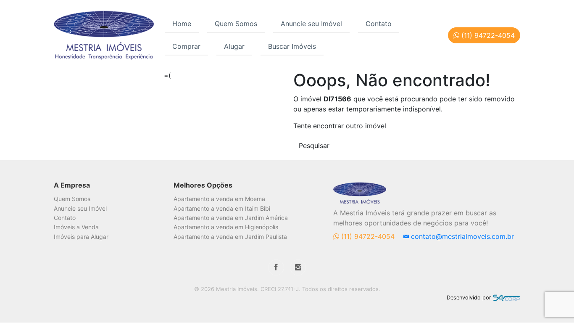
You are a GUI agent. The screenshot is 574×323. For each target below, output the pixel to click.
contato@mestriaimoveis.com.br (461, 236)
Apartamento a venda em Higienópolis (226, 226)
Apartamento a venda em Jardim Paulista (230, 236)
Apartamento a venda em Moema (219, 198)
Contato (379, 23)
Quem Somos (236, 23)
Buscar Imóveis (292, 46)
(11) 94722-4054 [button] (487, 35)
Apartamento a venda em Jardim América (231, 217)
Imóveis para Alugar (81, 236)
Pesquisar (314, 145)
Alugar (234, 46)
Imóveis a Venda (76, 226)
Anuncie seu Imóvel (311, 23)
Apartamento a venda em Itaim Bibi (222, 208)
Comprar (186, 46)
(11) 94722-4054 (368, 236)
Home (181, 23)
